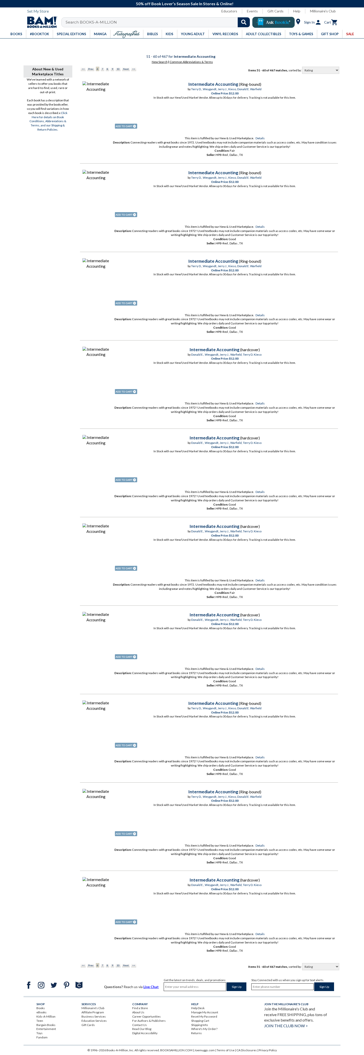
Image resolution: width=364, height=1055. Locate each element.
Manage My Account (204, 1012)
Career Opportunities (146, 1016)
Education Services (94, 1021)
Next (126, 68)
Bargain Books (45, 1025)
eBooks (41, 1012)
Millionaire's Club (323, 11)
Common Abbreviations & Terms (191, 62)
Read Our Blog (141, 1029)
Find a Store (140, 1008)
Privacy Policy (268, 1050)
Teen (39, 1021)
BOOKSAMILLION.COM (176, 1050)
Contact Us (139, 1025)
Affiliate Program (92, 1012)
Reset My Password (204, 1016)
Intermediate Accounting (213, 84)
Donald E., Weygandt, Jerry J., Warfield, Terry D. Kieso (226, 354)
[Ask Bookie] (273, 22)
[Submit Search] (244, 22)
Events (252, 11)
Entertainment (46, 1029)
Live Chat (151, 987)
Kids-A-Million (45, 1016)
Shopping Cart (200, 1021)
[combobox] (159, 22)
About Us (138, 1012)
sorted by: (295, 70)
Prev (90, 68)
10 (118, 68)
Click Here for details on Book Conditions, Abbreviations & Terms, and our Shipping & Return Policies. (48, 121)
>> (133, 68)
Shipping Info (199, 1025)
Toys (39, 1033)
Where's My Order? (204, 1029)
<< (83, 68)
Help (296, 11)
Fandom (42, 1037)
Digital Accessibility (144, 1033)
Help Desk (198, 1008)
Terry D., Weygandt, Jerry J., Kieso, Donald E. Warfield (226, 89)
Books (40, 1008)
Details (260, 138)
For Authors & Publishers (149, 1021)
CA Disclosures (246, 1050)
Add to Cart (126, 126)
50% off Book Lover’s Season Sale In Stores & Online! (185, 3)
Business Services (93, 1016)
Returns (196, 1033)
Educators (229, 11)
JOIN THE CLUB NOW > (286, 1025)
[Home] (41, 22)
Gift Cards (275, 11)
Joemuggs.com (204, 1050)
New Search (160, 62)
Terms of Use (225, 1050)
